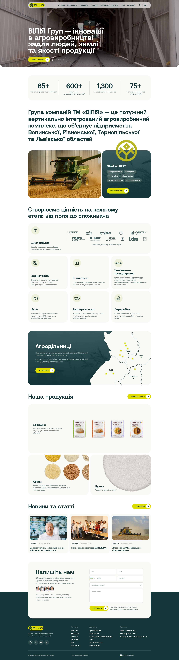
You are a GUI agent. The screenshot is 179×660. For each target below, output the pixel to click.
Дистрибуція (40, 242)
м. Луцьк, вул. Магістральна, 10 (133, 637)
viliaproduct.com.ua (138, 396)
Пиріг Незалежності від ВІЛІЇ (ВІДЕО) (88, 548)
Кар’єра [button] (115, 5)
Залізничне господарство (124, 271)
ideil (132, 655)
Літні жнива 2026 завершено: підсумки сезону (126, 549)
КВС (72, 643)
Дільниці (75, 634)
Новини (95, 5)
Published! (125, 655)
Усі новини (140, 506)
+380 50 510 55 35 (127, 631)
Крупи (37, 481)
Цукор (99, 486)
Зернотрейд (40, 275)
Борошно (39, 424)
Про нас (61, 5)
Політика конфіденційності (79, 655)
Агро (34, 309)
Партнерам (105, 5)
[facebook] (36, 642)
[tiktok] (46, 642)
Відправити (97, 608)
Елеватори (80, 278)
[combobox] (93, 578)
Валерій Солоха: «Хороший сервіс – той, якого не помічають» (48, 549)
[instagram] (30, 642)
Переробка (122, 309)
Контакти (131, 5)
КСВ (123, 5)
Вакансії (74, 640)
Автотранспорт (84, 309)
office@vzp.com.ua (128, 634)
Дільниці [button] (84, 5)
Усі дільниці (44, 370)
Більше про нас (38, 59)
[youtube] (41, 642)
